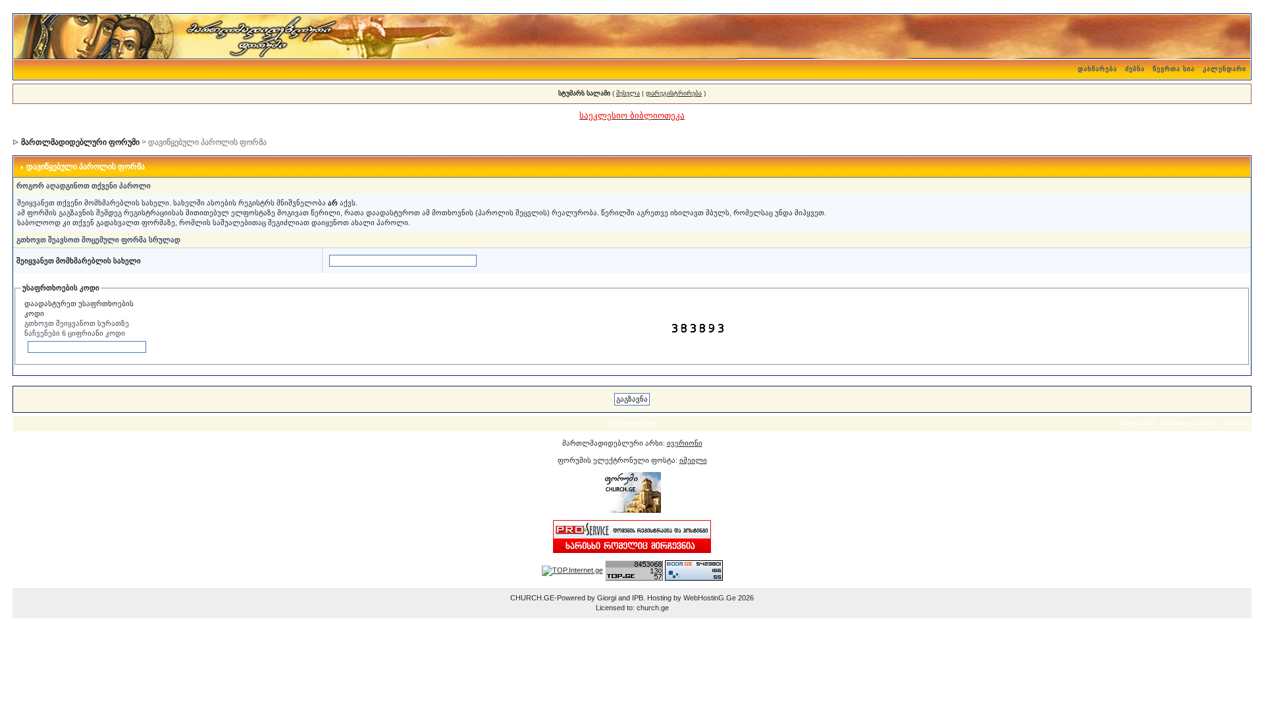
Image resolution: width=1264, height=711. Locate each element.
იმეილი (693, 460)
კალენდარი (1224, 68)
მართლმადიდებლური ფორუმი (80, 142)
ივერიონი (684, 443)
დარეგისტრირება (674, 93)
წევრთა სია (1174, 68)
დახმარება (1097, 68)
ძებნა (1135, 68)
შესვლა (628, 93)
